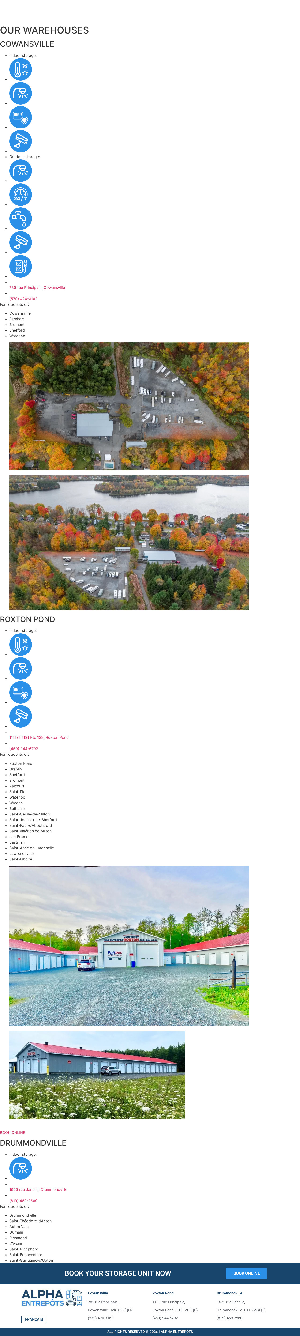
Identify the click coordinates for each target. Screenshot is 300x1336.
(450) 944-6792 (23, 748)
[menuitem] (34, 1319)
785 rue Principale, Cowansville (37, 287)
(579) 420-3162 (23, 298)
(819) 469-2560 (23, 1200)
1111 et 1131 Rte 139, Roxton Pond (39, 737)
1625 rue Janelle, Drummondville (38, 1189)
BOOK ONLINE (12, 1132)
